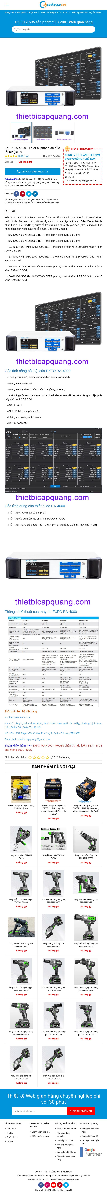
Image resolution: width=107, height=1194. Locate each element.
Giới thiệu (11, 1128)
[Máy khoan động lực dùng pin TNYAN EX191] (86, 971)
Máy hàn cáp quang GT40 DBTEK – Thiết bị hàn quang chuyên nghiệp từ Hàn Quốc (86, 808)
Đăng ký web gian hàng (65, 1146)
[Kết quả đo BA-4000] (53, 464)
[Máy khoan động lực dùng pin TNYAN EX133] (53, 1015)
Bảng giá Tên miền (90, 1136)
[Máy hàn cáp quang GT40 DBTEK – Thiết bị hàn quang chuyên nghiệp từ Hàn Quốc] (86, 789)
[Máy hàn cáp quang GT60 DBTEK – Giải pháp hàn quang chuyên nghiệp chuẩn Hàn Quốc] (53, 789)
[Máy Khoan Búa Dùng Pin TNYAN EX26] (21, 927)
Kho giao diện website (63, 1134)
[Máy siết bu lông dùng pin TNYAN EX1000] (53, 971)
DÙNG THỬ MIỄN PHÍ (81, 1111)
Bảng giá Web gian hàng (90, 1130)
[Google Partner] (91, 1152)
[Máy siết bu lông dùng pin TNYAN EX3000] (86, 927)
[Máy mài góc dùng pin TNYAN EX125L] (53, 1059)
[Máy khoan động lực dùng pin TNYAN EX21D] (21, 1015)
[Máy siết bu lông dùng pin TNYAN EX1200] (21, 971)
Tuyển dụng (12, 1137)
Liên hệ (10, 1141)
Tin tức (10, 1133)
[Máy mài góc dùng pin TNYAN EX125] (21, 1059)
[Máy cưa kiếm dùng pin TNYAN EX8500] (86, 839)
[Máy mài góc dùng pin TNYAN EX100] (53, 927)
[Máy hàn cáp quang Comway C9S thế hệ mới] (21, 789)
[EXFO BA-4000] (53, 325)
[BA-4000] (53, 567)
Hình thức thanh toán (66, 1128)
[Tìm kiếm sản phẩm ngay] (15, 29)
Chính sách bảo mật (41, 1132)
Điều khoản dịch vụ (40, 1136)
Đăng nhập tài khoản (66, 1152)
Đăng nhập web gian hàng (66, 1158)
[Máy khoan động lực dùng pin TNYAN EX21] (86, 1015)
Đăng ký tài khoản (65, 1140)
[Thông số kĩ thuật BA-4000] (53, 661)
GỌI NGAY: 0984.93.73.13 (34, 171)
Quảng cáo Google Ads (90, 1142)
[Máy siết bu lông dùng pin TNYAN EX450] (53, 883)
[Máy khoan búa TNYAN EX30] (21, 839)
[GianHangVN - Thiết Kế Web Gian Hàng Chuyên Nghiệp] (53, 5)
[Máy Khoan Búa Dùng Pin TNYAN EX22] (86, 883)
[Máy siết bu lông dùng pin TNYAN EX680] (21, 883)
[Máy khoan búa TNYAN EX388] (53, 839)
